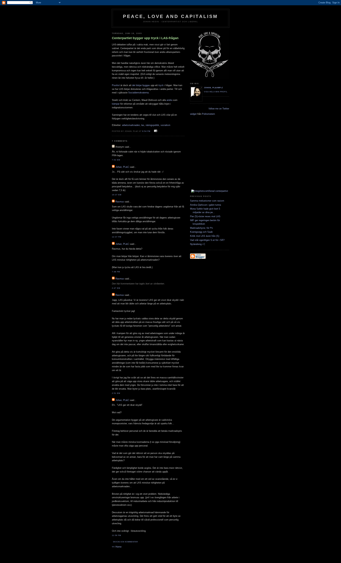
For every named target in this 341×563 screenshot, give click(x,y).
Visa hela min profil (216, 92)
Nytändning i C (197, 244)
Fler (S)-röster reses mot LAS (205, 216)
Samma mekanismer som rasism (207, 200)
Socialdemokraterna (138, 92)
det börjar (137, 85)
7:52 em (116, 160)
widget (193, 114)
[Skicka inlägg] (155, 131)
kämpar (116, 103)
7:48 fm (116, 272)
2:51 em (116, 393)
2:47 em (116, 288)
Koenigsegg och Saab (201, 232)
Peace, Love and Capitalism (170, 16)
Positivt (116, 85)
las (142, 125)
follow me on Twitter (219, 108)
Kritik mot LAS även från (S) (204, 236)
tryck (161, 85)
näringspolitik (152, 125)
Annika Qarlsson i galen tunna (205, 204)
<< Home (116, 546)
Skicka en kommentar (125, 542)
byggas (146, 85)
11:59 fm (116, 535)
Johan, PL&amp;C (213, 88)
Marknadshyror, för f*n (201, 228)
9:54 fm (146, 131)
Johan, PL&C (122, 167)
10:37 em (116, 195)
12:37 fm (116, 237)
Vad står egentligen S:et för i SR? (207, 240)
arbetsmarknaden (131, 125)
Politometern (208, 114)
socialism (165, 125)
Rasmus (119, 201)
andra (169, 100)
